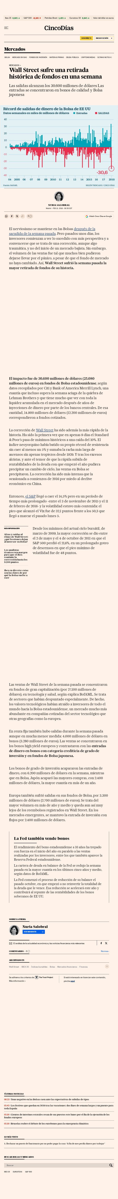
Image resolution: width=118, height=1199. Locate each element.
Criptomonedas (88, 57)
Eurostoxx (17, 1172)
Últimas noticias (104, 57)
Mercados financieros (67, 967)
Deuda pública (72, 57)
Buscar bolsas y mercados (19, 1157)
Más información (16, 981)
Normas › (105, 951)
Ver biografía (30, 932)
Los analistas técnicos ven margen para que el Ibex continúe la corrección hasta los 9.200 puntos (15, 556)
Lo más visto (11, 1137)
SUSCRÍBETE (86, 38)
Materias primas (56, 57)
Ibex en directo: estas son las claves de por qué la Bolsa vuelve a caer (16, 574)
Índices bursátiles (39, 967)
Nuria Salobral (59, 205)
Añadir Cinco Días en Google (100, 216)
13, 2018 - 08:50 (62, 208)
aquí (73, 981)
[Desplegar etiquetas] (107, 966)
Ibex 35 (8, 18)
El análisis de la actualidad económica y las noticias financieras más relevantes (48, 943)
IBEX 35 (25, 967)
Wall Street (44, 430)
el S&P (30, 496)
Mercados (14, 49)
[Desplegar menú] (6, 28)
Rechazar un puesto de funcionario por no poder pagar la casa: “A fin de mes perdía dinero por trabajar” (55, 1143)
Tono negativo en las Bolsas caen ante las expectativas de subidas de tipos (50, 1099)
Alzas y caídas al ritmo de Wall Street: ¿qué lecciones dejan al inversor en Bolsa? (16, 538)
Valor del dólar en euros (103, 18)
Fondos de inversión (38, 57)
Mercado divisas (19, 57)
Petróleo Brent (51, 18)
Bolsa (7, 57)
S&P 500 (28, 18)
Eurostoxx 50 (75, 18)
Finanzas (83, 967)
